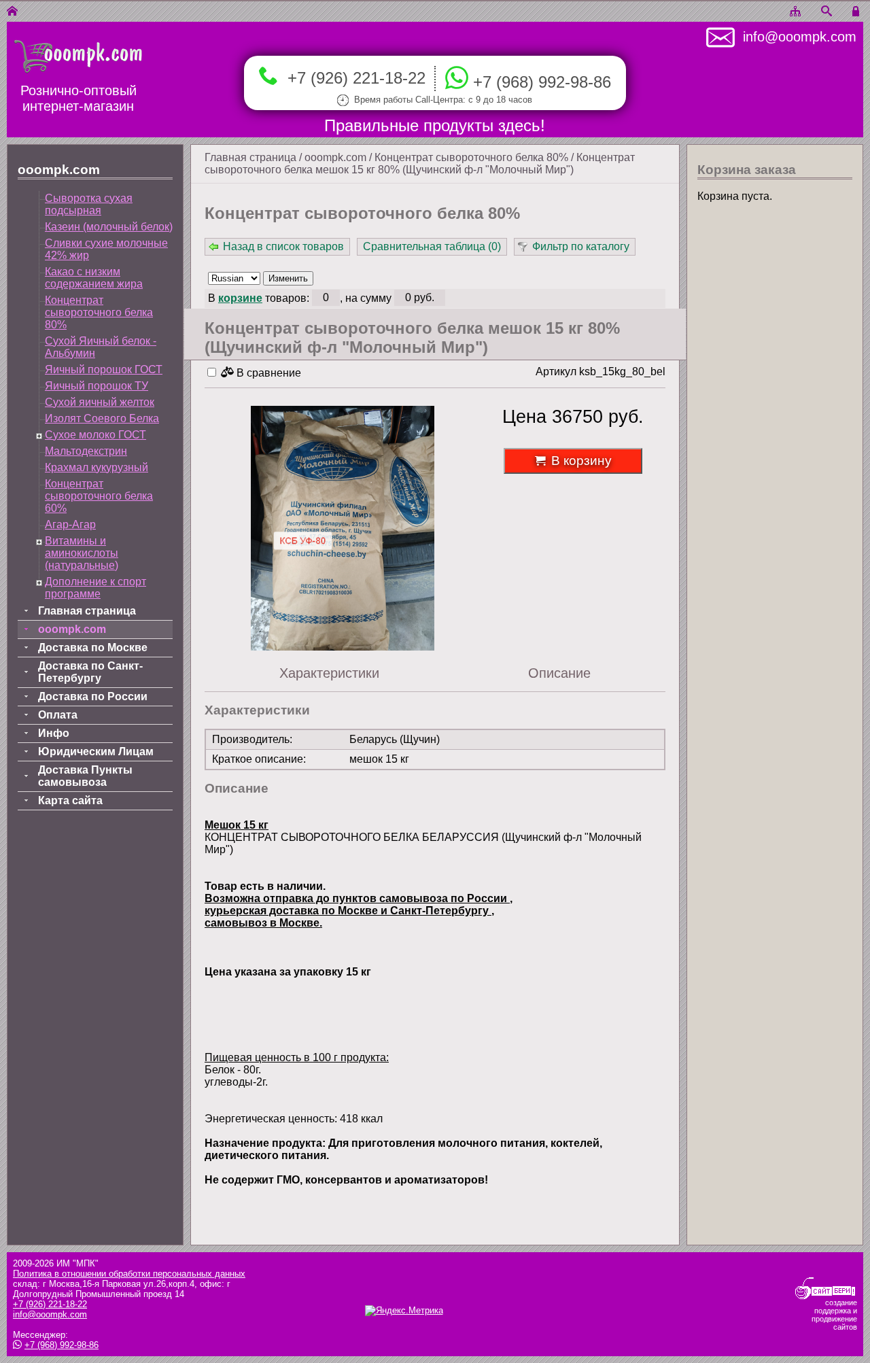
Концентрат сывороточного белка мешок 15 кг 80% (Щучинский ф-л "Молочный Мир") (420, 163)
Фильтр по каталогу (580, 246)
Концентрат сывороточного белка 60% (99, 496)
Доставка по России (92, 696)
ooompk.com (335, 157)
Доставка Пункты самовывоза (85, 776)
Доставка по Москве (92, 647)
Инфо (53, 733)
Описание (559, 673)
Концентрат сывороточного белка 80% (471, 157)
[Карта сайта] (795, 12)
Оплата (57, 715)
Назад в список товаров (283, 246)
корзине (240, 298)
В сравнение (267, 373)
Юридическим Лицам (96, 751)
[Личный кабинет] (857, 12)
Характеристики (329, 673)
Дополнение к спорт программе (95, 588)
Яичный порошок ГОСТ (103, 369)
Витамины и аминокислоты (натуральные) (81, 553)
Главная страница (250, 157)
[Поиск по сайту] (826, 12)
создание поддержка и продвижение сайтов (834, 1314)
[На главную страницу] (12, 12)
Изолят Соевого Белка (102, 418)
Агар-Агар (70, 524)
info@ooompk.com (795, 36)
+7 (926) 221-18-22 (351, 78)
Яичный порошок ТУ (96, 386)
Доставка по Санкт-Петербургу (90, 672)
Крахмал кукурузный (96, 467)
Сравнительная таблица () (432, 246)
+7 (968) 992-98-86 (542, 82)
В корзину (581, 460)
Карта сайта (70, 800)
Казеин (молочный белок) (109, 226)
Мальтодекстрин (86, 451)
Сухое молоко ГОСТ (95, 435)
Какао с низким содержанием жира (94, 278)
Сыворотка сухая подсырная (89, 204)
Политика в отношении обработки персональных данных (129, 1274)
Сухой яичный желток (99, 402)
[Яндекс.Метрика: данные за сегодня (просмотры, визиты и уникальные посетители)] (404, 1310)
